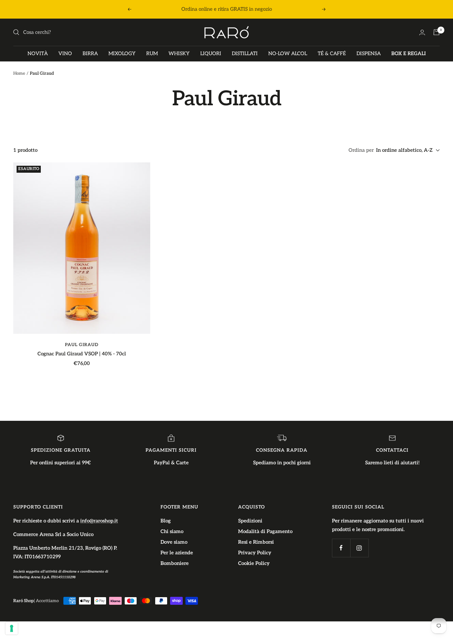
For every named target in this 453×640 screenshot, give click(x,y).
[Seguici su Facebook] (341, 548)
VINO (65, 53)
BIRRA (90, 53)
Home (19, 73)
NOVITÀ (38, 53)
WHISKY (179, 53)
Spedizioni (250, 521)
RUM (152, 53)
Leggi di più (295, 9)
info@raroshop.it (99, 521)
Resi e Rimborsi (256, 542)
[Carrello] (436, 32)
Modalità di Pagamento (265, 531)
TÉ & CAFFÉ (332, 53)
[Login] (422, 32)
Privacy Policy (254, 553)
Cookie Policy (254, 563)
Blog (166, 521)
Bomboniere (175, 563)
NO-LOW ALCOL (287, 53)
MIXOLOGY (122, 53)
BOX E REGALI (408, 53)
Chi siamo (172, 531)
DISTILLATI (245, 53)
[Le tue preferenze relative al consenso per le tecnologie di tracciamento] (11, 628)
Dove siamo (174, 542)
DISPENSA (368, 53)
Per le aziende (177, 553)
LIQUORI (210, 53)
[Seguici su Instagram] (359, 548)
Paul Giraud (81, 344)
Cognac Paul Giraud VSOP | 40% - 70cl (81, 354)
